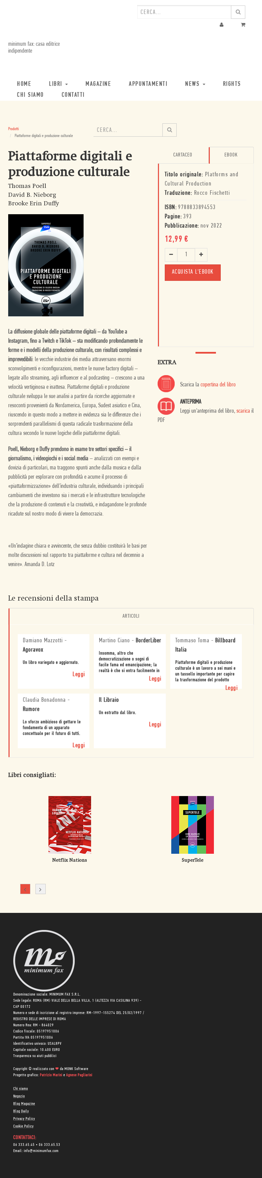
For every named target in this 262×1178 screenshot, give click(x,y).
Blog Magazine (24, 1104)
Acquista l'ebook (193, 272)
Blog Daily (21, 1111)
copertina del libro (218, 385)
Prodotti (13, 129)
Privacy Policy (24, 1119)
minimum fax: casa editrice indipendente (34, 47)
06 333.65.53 (49, 1145)
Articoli (131, 616)
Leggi (79, 675)
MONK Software (76, 1069)
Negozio (19, 1096)
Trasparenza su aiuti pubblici (35, 1056)
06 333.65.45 (24, 1145)
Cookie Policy (23, 1126)
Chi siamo (20, 1089)
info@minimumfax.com (41, 1151)
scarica (243, 411)
